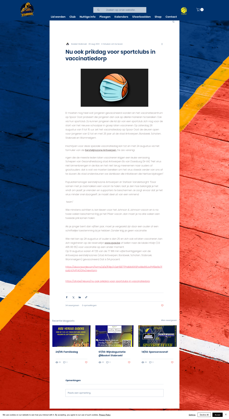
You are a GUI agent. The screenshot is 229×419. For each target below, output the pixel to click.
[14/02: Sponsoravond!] (157, 336)
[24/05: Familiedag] (71, 336)
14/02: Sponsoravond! (155, 351)
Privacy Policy (105, 414)
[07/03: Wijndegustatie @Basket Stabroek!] (114, 336)
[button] (200, 9)
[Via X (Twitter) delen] (73, 297)
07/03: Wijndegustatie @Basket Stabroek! (112, 353)
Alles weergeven (169, 320)
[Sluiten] (225, 415)
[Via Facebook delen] (66, 297)
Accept (217, 414)
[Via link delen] (86, 297)
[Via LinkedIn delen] (79, 297)
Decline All (204, 414)
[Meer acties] (162, 44)
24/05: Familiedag (67, 351)
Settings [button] (192, 414)
